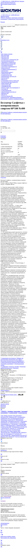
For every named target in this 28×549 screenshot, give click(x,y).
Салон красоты (19, 19)
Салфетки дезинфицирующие (16, 99)
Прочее (4, 94)
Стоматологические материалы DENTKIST (12, 362)
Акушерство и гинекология (9, 59)
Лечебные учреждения (12, 17)
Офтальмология (10, 425)
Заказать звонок (5, 16)
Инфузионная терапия (8, 63)
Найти (2, 471)
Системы (4, 89)
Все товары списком (6, 54)
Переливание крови (7, 72)
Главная (3, 97)
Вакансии (12, 2)
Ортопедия (4, 70)
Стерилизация (6, 90)
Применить (4, 450)
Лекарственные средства (8, 92)
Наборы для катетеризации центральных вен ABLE (12, 359)
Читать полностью (5, 497)
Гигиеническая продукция (9, 82)
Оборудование (6, 83)
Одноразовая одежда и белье (10, 80)
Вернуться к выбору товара (8, 536)
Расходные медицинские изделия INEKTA (12, 361)
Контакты (7, 2)
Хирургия (5, 77)
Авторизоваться (5, 523)
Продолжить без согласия (7, 509)
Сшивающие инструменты (8, 358)
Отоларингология (7, 65)
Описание (3, 177)
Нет (2, 543)
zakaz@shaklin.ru (5, 390)
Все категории (5, 55)
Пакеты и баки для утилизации (10, 87)
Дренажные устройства (8, 62)
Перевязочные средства (8, 76)
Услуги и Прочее (7, 96)
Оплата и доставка (14, 366)
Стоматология (11, 19)
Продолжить (4, 524)
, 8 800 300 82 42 (15, 1)
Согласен (3, 501)
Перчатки (5, 56)
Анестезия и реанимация (9, 66)
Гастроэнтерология (7, 61)
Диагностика (6, 84)
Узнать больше (7, 496)
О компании (4, 366)
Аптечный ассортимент (7, 363)
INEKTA (3, 17)
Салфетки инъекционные (9, 69)
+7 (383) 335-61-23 (5, 1)
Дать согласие (4, 510)
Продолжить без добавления (8, 537)
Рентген (4, 79)
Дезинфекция (6, 86)
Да (1, 542)
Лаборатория (5, 73)
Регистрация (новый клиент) (8, 4)
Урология (5, 58)
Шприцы (4, 93)
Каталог (7, 97)
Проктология (5, 68)
